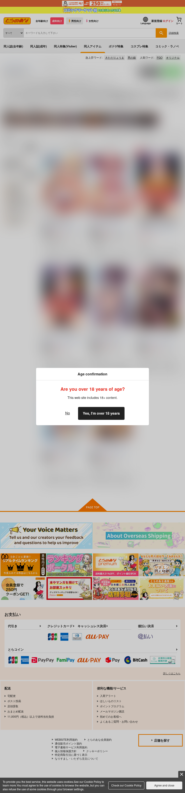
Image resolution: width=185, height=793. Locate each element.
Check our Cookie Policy (126, 785)
